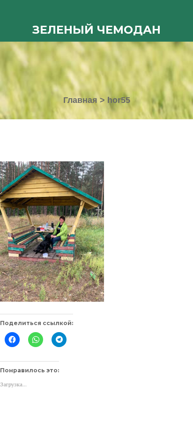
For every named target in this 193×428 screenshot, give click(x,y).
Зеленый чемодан (96, 29)
